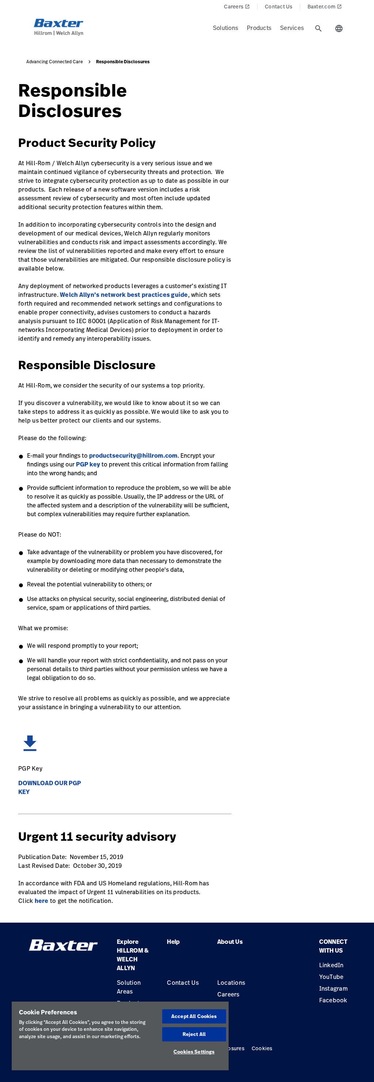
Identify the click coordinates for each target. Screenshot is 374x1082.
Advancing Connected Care (54, 62)
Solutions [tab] (225, 28)
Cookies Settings (193, 1051)
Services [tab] (292, 28)
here (42, 901)
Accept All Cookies (194, 1016)
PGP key (88, 464)
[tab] (318, 28)
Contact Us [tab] (279, 6)
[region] (120, 1036)
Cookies (262, 1048)
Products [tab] (259, 28)
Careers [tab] (237, 6)
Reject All (194, 1034)
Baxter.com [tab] (325, 6)
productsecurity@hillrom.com (133, 455)
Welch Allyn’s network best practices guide (124, 295)
